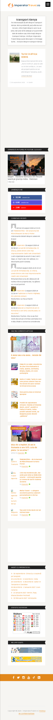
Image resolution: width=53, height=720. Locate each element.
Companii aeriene (18, 428)
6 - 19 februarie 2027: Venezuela (23, 598)
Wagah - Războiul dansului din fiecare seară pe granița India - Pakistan (25, 177)
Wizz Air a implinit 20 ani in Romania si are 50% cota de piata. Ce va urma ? (25, 310)
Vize (13, 339)
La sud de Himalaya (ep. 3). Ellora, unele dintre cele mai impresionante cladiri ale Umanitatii (25, 251)
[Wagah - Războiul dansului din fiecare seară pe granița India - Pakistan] (26, 165)
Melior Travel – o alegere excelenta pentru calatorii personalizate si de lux (30, 493)
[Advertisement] (26, 117)
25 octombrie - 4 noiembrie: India (24, 579)
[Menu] (47, 4)
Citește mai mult (26, 76)
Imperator (21, 245)
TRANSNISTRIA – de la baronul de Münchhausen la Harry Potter (31, 461)
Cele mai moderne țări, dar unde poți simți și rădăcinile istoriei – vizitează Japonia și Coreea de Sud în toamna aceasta (30, 477)
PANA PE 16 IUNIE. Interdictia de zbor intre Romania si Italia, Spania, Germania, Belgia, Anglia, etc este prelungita (31, 368)
